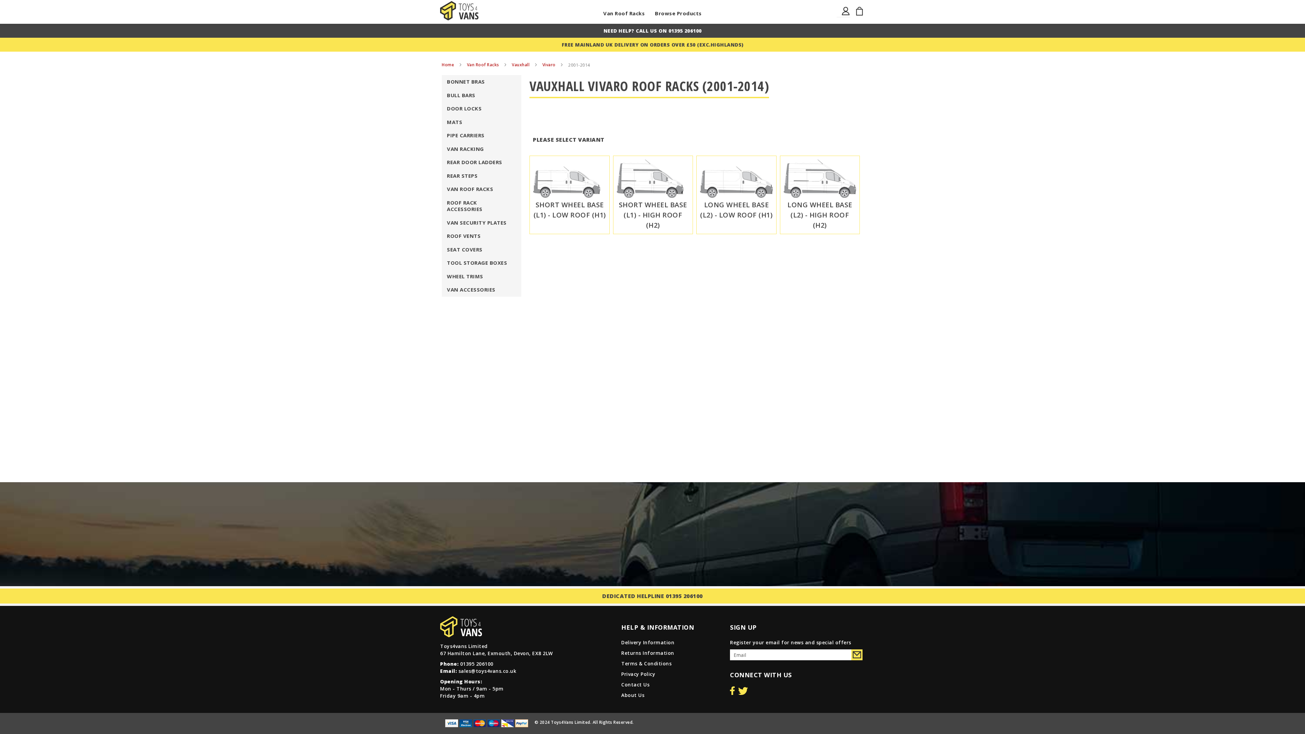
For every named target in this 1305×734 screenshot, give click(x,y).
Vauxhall (521, 65)
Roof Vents (464, 235)
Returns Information (647, 653)
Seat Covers (465, 249)
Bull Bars (461, 95)
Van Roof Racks (624, 13)
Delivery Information (647, 642)
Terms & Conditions (646, 663)
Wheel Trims (465, 276)
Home (448, 65)
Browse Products (678, 13)
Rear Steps (462, 175)
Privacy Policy (638, 674)
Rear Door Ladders (474, 162)
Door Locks (464, 108)
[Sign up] (857, 654)
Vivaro (549, 65)
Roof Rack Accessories (465, 206)
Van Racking (465, 148)
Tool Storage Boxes (477, 262)
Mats (454, 122)
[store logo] (459, 10)
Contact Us (635, 684)
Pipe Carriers (466, 135)
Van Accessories (471, 289)
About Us (632, 695)
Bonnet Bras (466, 81)
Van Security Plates (477, 222)
